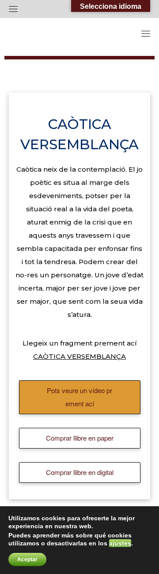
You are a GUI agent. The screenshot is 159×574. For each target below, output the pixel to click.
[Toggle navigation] (13, 9)
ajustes (120, 543)
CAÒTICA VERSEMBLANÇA (79, 356)
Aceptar (27, 559)
